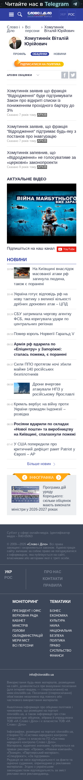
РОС (71, 14)
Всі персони (32, 29)
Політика (57, 640)
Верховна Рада (25, 615)
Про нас (52, 572)
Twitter (72, 75)
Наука (54, 625)
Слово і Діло (13, 29)
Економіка (59, 615)
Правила (52, 585)
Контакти (53, 579)
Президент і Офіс (26, 610)
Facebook (64, 75)
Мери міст (21, 640)
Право (55, 645)
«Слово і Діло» (37, 544)
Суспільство (60, 650)
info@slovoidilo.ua (41, 674)
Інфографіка (42, 477)
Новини (60, 54)
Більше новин (39, 464)
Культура (57, 620)
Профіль (19, 54)
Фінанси (56, 655)
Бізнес (55, 610)
